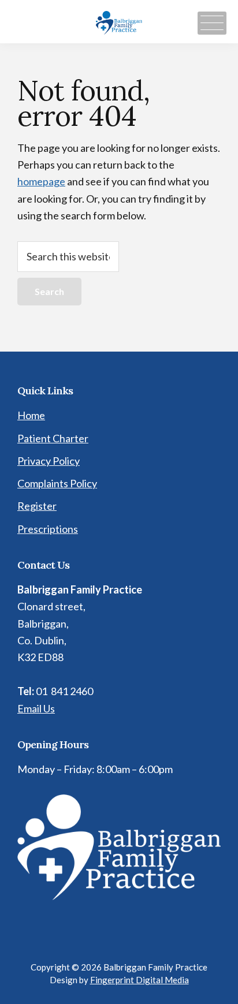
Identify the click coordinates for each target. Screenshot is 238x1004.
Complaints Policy (57, 483)
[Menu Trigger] (212, 23)
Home (31, 415)
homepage (41, 181)
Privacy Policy (48, 460)
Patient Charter (52, 438)
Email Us (36, 708)
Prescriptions (47, 528)
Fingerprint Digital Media (139, 980)
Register (37, 505)
